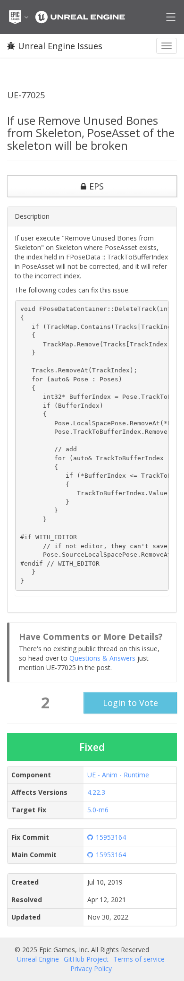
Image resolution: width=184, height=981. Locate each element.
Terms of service (139, 959)
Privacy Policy (91, 968)
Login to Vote (130, 702)
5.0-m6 (98, 809)
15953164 (111, 837)
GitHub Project (86, 959)
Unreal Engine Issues (60, 46)
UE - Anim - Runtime (118, 774)
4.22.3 (96, 792)
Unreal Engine (38, 959)
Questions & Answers (102, 658)
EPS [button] (96, 186)
